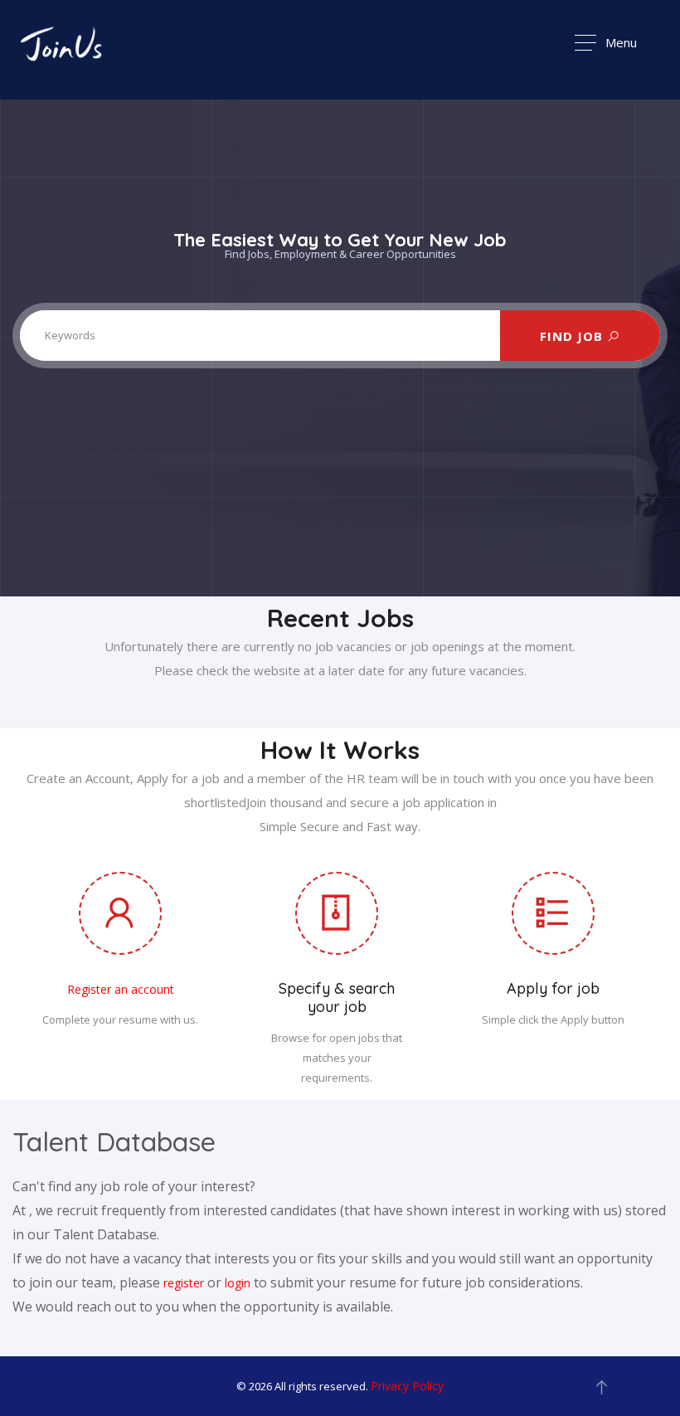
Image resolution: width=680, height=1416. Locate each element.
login (237, 1283)
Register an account (120, 989)
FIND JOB (573, 335)
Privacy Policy (407, 1386)
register (183, 1283)
